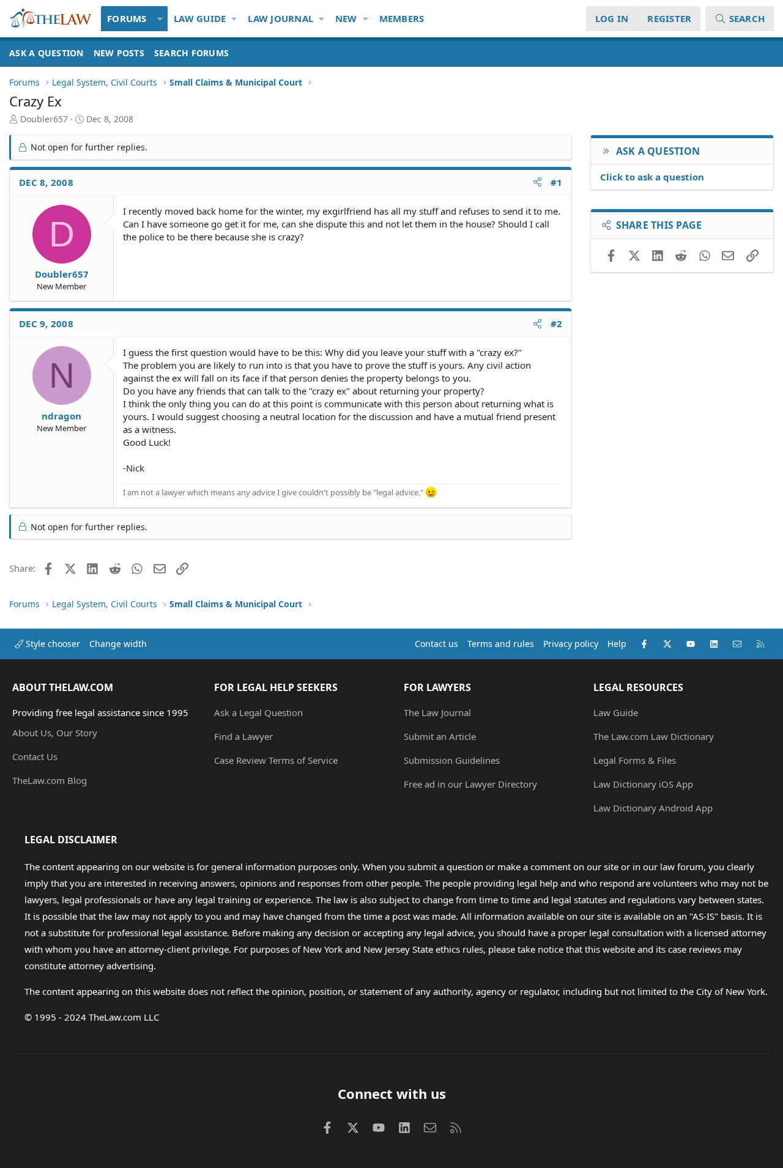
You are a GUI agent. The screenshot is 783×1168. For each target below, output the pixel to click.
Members (402, 18)
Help (616, 643)
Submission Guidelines (452, 760)
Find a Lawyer (243, 736)
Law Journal (280, 18)
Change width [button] (118, 643)
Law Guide (200, 18)
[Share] (537, 182)
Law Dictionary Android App (653, 808)
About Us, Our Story (54, 732)
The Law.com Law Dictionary (653, 736)
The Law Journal (437, 712)
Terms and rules (500, 643)
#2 (557, 323)
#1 (557, 182)
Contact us (436, 643)
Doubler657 (44, 119)
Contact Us (35, 756)
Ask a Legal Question (258, 712)
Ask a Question (46, 53)
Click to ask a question (652, 177)
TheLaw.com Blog (49, 780)
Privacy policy (570, 643)
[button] (160, 18)
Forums (127, 18)
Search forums (191, 53)
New (346, 18)
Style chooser (51, 643)
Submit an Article (440, 736)
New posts (119, 53)
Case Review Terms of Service (276, 760)
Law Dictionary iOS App (643, 784)
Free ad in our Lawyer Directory (470, 784)
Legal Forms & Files (634, 760)
